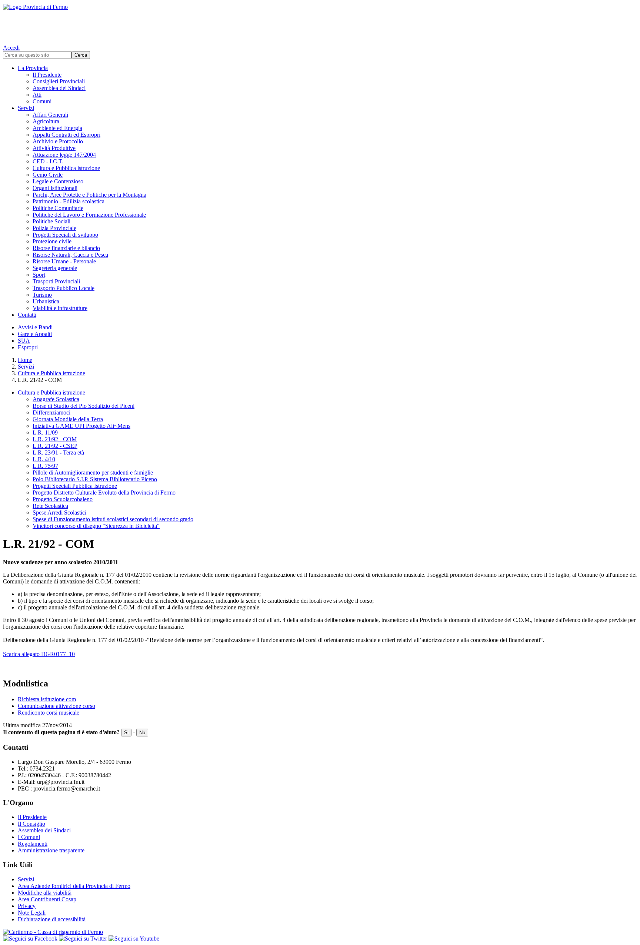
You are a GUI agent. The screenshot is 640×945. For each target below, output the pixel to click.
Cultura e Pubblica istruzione (66, 168)
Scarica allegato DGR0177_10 (39, 654)
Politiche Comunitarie (58, 208)
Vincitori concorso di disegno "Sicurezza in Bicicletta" (96, 526)
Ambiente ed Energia (57, 128)
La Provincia (33, 68)
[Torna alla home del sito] (320, 22)
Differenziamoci (51, 412)
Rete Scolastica (50, 506)
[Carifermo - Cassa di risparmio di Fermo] (320, 932)
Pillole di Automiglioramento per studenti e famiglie (93, 472)
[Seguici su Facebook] (30, 938)
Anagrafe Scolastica (56, 399)
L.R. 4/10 (44, 459)
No (142, 732)
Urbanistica (46, 301)
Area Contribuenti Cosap (47, 899)
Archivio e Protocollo (58, 141)
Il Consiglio (31, 824)
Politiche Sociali (51, 221)
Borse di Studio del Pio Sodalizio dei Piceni (83, 406)
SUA (24, 340)
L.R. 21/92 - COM (55, 439)
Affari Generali (50, 115)
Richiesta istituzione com (47, 699)
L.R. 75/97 (45, 466)
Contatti (27, 315)
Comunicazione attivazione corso (56, 706)
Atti (37, 94)
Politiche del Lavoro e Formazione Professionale (89, 215)
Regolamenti (32, 844)
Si (126, 732)
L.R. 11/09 (45, 432)
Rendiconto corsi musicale (48, 712)
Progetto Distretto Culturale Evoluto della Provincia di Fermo (104, 492)
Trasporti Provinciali (56, 281)
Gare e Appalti (35, 334)
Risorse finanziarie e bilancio (66, 248)
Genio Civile (48, 175)
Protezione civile (52, 241)
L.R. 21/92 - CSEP (55, 446)
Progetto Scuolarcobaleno (63, 499)
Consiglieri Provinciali (59, 81)
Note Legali (32, 912)
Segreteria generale (55, 268)
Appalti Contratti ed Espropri (66, 135)
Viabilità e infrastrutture (60, 308)
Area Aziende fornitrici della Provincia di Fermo (74, 886)
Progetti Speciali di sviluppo (65, 235)
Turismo (42, 295)
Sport (39, 275)
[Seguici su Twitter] (83, 938)
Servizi (26, 108)
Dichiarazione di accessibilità (52, 919)
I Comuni (29, 837)
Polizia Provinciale (54, 228)
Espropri (28, 347)
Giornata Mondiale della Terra (68, 419)
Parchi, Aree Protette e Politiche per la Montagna (89, 195)
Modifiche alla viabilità (44, 892)
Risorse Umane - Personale (64, 261)
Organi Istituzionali (55, 188)
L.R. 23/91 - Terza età (58, 452)
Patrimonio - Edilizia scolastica (68, 201)
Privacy (27, 906)
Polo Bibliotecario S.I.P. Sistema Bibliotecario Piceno (95, 479)
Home (25, 360)
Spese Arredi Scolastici (59, 512)
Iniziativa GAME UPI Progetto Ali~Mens (81, 426)
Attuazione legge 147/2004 (64, 155)
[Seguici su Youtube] (134, 938)
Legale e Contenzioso (58, 181)
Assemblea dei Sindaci (59, 88)
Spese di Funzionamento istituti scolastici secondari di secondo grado (113, 519)
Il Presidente (47, 74)
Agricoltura (46, 121)
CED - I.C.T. (48, 161)
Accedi (11, 47)
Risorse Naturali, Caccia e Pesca (70, 255)
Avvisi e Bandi (35, 327)
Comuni (42, 101)
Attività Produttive (54, 148)
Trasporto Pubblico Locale (63, 288)
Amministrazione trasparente (51, 850)
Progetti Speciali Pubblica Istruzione (75, 486)
